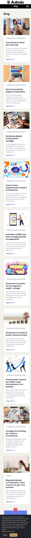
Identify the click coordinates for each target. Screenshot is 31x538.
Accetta (13, 535)
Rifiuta (5, 535)
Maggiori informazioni (8, 531)
